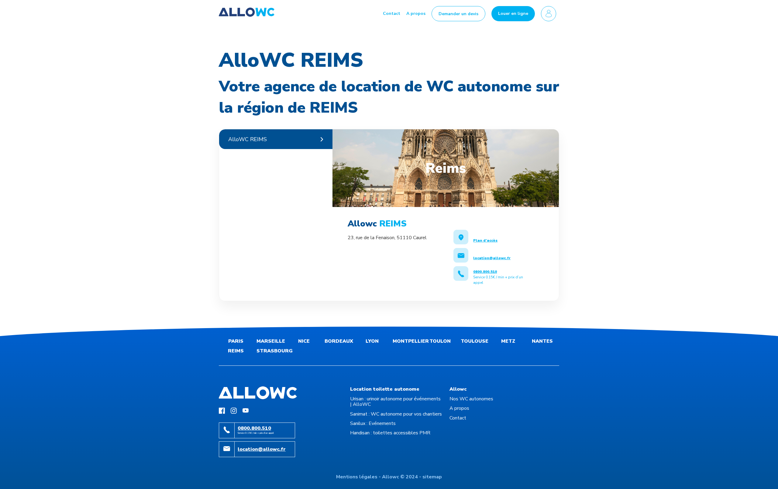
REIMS (236, 351)
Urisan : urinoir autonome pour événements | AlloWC (395, 402)
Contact (391, 13)
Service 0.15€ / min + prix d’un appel (498, 277)
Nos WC (471, 399)
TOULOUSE (474, 341)
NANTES (542, 341)
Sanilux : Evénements (373, 423)
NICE (304, 341)
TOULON (440, 341)
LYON (372, 341)
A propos (415, 13)
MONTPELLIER (411, 341)
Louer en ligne (513, 13)
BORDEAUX (339, 341)
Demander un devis (458, 14)
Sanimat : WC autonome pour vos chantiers (396, 414)
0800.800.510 (254, 428)
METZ (508, 341)
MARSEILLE (270, 341)
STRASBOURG (274, 351)
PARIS (235, 341)
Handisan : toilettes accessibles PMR (390, 433)
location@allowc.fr (262, 449)
